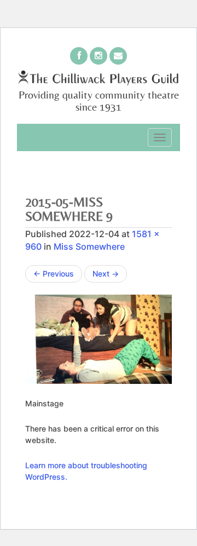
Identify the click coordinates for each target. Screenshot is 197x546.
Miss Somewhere (89, 246)
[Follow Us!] (98, 55)
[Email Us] (118, 55)
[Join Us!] (79, 55)
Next (105, 273)
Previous (53, 273)
